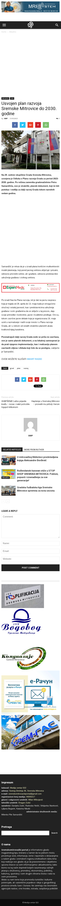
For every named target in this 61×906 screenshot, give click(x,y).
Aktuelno (12, 32)
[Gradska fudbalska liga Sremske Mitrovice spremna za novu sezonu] (8, 491)
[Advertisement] (30, 65)
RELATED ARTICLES (12, 450)
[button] (57, 25)
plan (18, 368)
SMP (6, 118)
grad (12, 368)
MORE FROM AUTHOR (34, 450)
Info (12, 98)
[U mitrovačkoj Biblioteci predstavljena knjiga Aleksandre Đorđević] (8, 460)
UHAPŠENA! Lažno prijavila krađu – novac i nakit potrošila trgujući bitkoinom (15, 404)
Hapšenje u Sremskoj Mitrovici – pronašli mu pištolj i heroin (45, 402)
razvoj (26, 368)
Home (3, 32)
